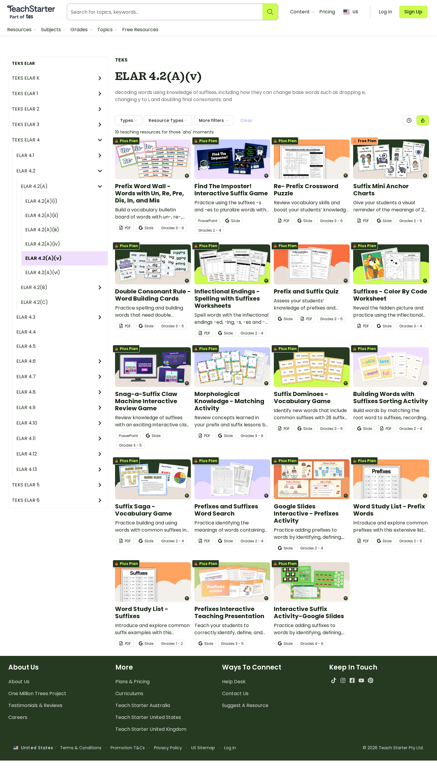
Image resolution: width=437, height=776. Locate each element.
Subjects (51, 29)
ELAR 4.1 (25, 155)
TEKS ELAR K (26, 78)
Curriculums (129, 693)
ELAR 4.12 (26, 453)
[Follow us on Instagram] (343, 680)
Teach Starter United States (148, 717)
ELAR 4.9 (25, 407)
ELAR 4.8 (26, 392)
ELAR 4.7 (26, 376)
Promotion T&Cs (128, 748)
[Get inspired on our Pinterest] (370, 680)
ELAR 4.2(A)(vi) (42, 272)
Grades (79, 29)
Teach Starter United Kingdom (150, 729)
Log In (230, 748)
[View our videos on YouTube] (361, 680)
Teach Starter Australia (142, 705)
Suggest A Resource (245, 705)
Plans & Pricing (132, 681)
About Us (18, 681)
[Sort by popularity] (422, 120)
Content (300, 11)
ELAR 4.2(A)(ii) (41, 215)
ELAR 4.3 (25, 317)
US (355, 12)
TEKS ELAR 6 (26, 500)
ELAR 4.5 (26, 346)
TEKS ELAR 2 (25, 109)
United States (35, 748)
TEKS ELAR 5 (26, 484)
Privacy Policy (168, 748)
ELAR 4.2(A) (34, 186)
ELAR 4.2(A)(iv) (42, 244)
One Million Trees (37, 693)
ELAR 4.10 (26, 423)
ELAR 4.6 (26, 361)
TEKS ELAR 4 (26, 139)
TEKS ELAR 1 (25, 93)
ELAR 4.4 (26, 332)
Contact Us (235, 693)
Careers (17, 717)
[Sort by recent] (409, 120)
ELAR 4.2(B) (34, 287)
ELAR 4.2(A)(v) (43, 258)
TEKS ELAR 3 (25, 124)
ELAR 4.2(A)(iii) (42, 229)
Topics (105, 29)
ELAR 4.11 (26, 438)
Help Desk (234, 681)
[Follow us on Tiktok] (333, 680)
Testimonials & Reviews (35, 705)
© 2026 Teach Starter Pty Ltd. (393, 748)
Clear (246, 120)
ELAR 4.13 (26, 469)
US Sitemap (203, 748)
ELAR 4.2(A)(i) (41, 201)
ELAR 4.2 (25, 170)
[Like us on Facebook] (352, 680)
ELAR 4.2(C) (34, 302)
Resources (20, 29)
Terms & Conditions (80, 748)
